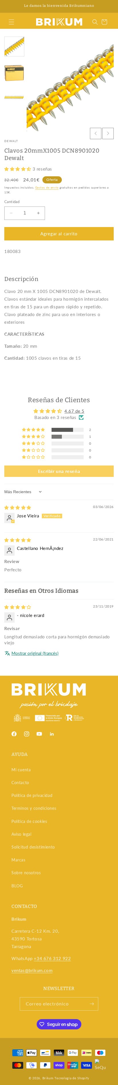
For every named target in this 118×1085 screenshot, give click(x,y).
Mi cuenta (21, 769)
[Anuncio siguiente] (107, 6)
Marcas (18, 859)
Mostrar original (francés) (34, 653)
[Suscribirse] (91, 1004)
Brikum (48, 1078)
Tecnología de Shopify (71, 1078)
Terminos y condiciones (33, 808)
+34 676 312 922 (52, 958)
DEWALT (11, 141)
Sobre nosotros (26, 872)
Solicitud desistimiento (33, 847)
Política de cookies (29, 821)
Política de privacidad (31, 795)
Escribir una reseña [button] (59, 471)
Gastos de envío (47, 187)
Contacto (20, 782)
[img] (17, 507)
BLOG (17, 885)
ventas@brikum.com (31, 970)
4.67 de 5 (74, 411)
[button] (11, 22)
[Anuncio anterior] (10, 6)
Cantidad (11, 201)
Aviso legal (21, 834)
